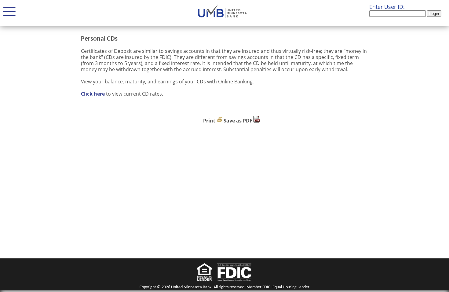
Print (209, 120)
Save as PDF (238, 120)
